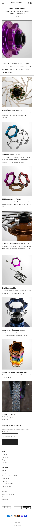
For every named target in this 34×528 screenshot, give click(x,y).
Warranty (4, 481)
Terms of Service (17, 525)
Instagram (5, 499)
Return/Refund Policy (8, 483)
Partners (4, 462)
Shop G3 (17, 16)
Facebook (5, 497)
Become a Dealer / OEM (9, 476)
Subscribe (8, 442)
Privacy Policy (17, 522)
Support (4, 460)
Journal (4, 473)
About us (4, 470)
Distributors (5, 478)
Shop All (4, 454)
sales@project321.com (8, 494)
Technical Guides (7, 486)
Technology (5, 457)
